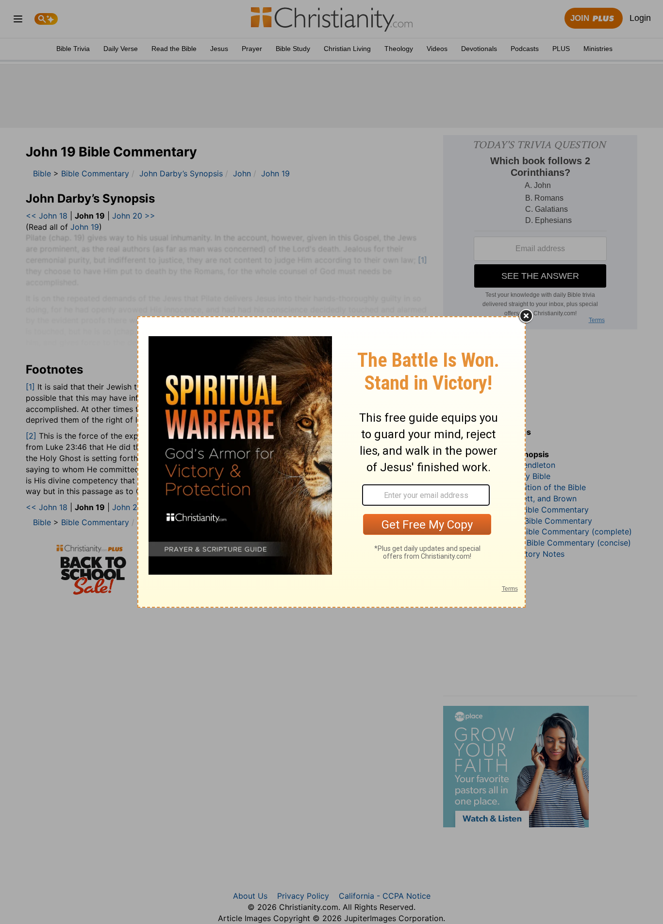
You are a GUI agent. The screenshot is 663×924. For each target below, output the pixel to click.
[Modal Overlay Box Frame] (331, 462)
